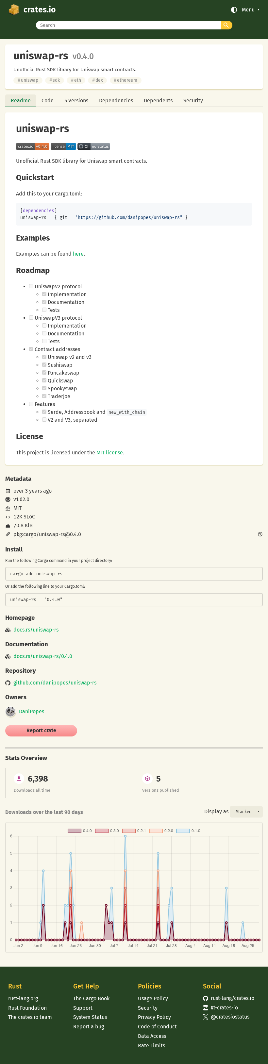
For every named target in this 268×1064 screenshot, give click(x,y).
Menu (248, 10)
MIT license (109, 452)
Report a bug (88, 1026)
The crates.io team (30, 1017)
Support (82, 1008)
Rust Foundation (27, 1008)
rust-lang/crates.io (228, 998)
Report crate (41, 730)
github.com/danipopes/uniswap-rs (54, 683)
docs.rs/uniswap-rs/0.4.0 (42, 656)
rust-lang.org (23, 998)
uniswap (28, 80)
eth (76, 80)
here (78, 254)
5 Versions (76, 100)
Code (48, 100)
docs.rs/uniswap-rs (36, 630)
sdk (54, 80)
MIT (17, 508)
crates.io (40, 10)
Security (193, 100)
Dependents (158, 100)
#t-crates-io (220, 1008)
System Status (90, 1017)
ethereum (125, 80)
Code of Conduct (157, 1026)
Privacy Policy (154, 1017)
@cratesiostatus (226, 1017)
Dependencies (116, 100)
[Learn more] (260, 535)
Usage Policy (153, 998)
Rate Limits (151, 1045)
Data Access (152, 1036)
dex (97, 80)
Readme (21, 100)
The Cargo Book (91, 998)
